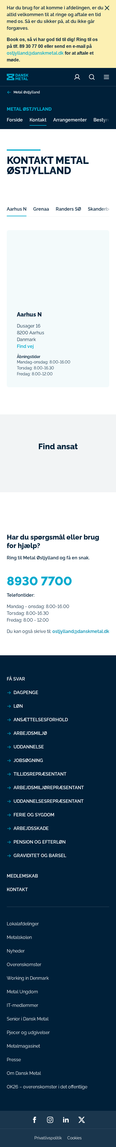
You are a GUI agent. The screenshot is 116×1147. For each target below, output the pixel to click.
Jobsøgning (28, 760)
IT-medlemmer (22, 1005)
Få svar (16, 679)
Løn (18, 706)
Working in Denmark (28, 978)
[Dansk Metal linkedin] (66, 1120)
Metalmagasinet (23, 1046)
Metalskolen (19, 937)
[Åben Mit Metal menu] (77, 77)
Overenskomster (24, 964)
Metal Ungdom (22, 991)
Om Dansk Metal (24, 1073)
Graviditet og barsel (40, 855)
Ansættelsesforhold (41, 719)
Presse (14, 1059)
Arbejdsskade (31, 828)
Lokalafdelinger (23, 923)
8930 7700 (39, 581)
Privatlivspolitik (48, 1138)
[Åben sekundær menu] (106, 77)
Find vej (25, 346)
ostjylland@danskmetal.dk (35, 53)
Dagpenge (26, 692)
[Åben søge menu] (92, 77)
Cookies (74, 1138)
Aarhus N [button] (16, 209)
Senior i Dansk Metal (27, 1019)
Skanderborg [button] (102, 209)
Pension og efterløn (40, 842)
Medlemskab (22, 876)
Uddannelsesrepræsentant (49, 801)
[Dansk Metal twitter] (81, 1120)
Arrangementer (70, 120)
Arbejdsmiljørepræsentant (49, 787)
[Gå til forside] (17, 77)
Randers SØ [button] (68, 209)
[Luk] (107, 8)
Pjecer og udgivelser (28, 1032)
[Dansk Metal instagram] (50, 1120)
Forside (15, 120)
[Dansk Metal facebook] (34, 1120)
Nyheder (16, 951)
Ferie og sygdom (34, 815)
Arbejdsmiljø (30, 733)
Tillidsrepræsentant (40, 774)
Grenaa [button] (41, 209)
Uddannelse (29, 747)
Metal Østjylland (27, 92)
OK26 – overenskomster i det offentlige (47, 1087)
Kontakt (38, 120)
